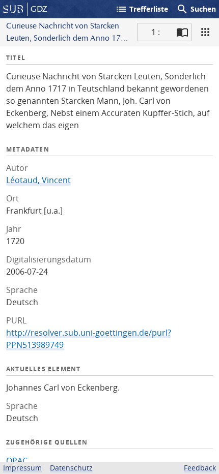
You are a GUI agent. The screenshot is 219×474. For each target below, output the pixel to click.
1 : (155, 32)
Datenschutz (71, 467)
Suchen (196, 9)
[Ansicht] (205, 32)
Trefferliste (141, 9)
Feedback (200, 467)
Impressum (22, 467)
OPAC (17, 460)
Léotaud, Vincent (38, 180)
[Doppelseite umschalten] (182, 32)
